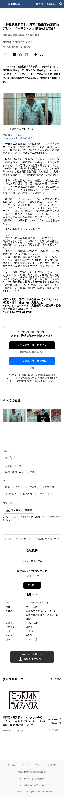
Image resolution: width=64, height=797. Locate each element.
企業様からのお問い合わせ (32, 778)
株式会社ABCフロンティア (47, 539)
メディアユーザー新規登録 (32, 361)
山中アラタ (43, 494)
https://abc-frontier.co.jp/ (37, 602)
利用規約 (52, 764)
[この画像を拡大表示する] (14, 415)
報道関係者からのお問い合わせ (32, 771)
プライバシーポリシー (32, 764)
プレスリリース (22, 539)
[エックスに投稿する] (14, 54)
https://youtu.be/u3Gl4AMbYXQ (19, 138)
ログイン (40, 3)
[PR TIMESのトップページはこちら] (13, 4)
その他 (8, 457)
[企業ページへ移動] (32, 562)
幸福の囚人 (11, 494)
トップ (8, 539)
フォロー (32, 585)
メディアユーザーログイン (32, 345)
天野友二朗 (48, 487)
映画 (7, 487)
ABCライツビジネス (26, 487)
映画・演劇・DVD (14, 472)
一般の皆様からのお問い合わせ (32, 785)
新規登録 (51, 3)
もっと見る (56, 679)
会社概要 (12, 764)
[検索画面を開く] (61, 4)
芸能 (32, 472)
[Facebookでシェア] (20, 54)
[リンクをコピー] (41, 54)
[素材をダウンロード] (35, 54)
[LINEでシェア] (26, 54)
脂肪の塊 (27, 494)
